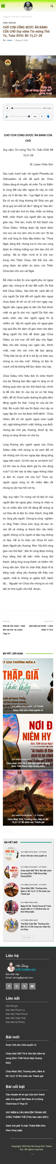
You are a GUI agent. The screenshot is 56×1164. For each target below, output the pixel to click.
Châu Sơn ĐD (26, 16)
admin (9, 40)
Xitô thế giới (12, 1006)
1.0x (34, 116)
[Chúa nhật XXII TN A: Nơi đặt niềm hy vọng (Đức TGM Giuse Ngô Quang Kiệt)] (28, 742)
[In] (15, 644)
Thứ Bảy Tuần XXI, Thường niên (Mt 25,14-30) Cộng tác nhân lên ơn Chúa (35, 927)
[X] (28, 644)
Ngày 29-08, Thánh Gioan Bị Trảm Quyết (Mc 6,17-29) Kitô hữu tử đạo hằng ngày (36, 909)
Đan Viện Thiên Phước (17, 1014)
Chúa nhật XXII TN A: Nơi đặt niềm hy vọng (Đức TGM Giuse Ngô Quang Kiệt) (28, 765)
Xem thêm (27, 937)
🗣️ (48, 116)
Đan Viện (15, 16)
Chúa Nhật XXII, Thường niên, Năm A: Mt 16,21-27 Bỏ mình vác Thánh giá (28, 821)
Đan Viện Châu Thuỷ (16, 1018)
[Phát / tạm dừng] (7, 108)
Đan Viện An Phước (15, 1022)
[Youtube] (32, 986)
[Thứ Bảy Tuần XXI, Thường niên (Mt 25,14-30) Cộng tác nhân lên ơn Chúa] (11, 925)
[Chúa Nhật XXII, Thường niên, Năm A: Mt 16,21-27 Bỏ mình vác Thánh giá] (28, 798)
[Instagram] (16, 986)
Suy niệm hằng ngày (29, 902)
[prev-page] (4, 831)
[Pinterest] (34, 644)
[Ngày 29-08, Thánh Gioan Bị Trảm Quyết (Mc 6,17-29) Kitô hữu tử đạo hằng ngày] (11, 907)
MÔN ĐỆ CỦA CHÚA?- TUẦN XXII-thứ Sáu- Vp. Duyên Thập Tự (14, 630)
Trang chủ (6, 16)
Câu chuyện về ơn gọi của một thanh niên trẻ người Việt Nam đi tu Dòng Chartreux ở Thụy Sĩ (25, 1099)
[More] (37, 48)
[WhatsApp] (41, 644)
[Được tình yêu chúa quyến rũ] (28, 686)
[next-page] (9, 831)
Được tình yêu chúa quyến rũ (28, 710)
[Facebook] (21, 644)
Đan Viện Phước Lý (15, 1010)
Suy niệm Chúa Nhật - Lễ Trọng (28, 706)
